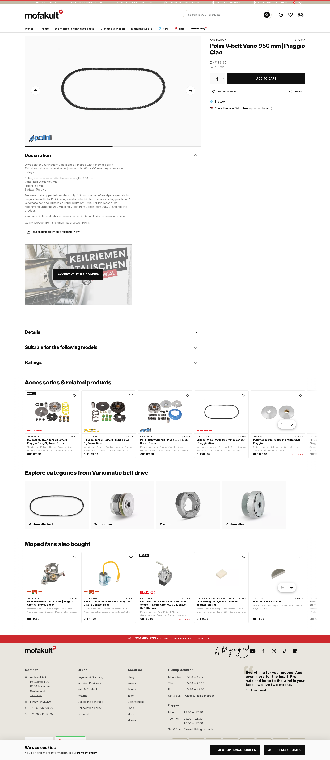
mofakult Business (89, 683)
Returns (82, 696)
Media (131, 714)
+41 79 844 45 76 (41, 714)
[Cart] (300, 14)
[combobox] (217, 78)
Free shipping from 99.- (43, 2)
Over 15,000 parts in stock (135, 2)
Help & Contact (87, 689)
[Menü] (52, 739)
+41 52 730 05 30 (41, 708)
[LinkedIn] (295, 651)
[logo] (44, 14)
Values (132, 683)
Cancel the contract (90, 702)
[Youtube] (252, 651)
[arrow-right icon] (190, 90)
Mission (132, 720)
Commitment (136, 702)
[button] (113, 155)
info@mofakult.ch (41, 702)
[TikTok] (284, 651)
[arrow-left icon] (35, 90)
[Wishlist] (290, 14)
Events (132, 689)
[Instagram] (274, 651)
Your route (36, 695)
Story (131, 677)
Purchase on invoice (228, 2)
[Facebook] (263, 651)
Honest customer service (184, 2)
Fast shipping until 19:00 (88, 2)
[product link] (52, 424)
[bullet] (69, 146)
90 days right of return (272, 2)
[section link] (199, 29)
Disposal (83, 714)
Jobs (131, 708)
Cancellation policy (90, 708)
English (301, 2)
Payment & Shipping (90, 677)
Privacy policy (87, 752)
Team (131, 696)
